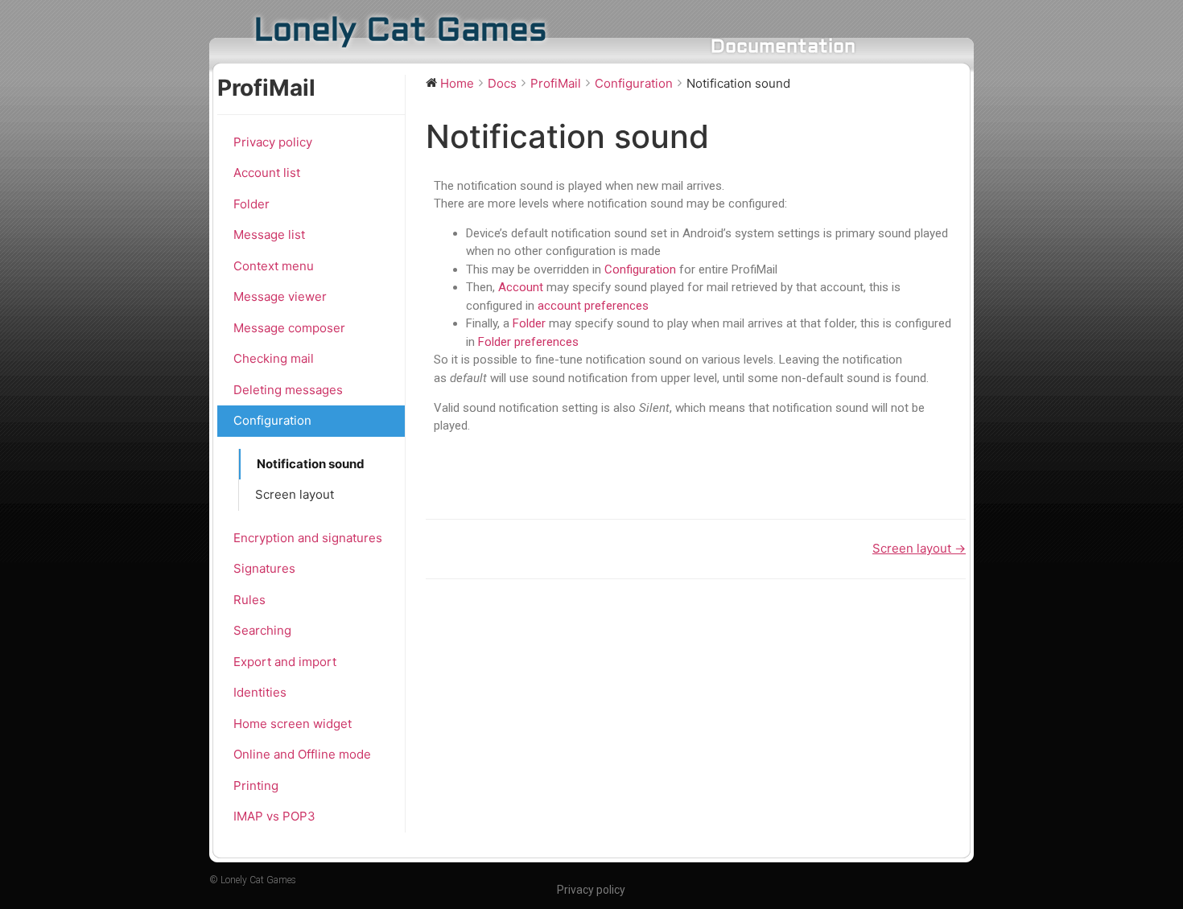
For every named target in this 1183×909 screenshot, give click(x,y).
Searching (262, 630)
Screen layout (294, 494)
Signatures (264, 568)
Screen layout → (919, 548)
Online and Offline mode (302, 754)
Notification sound (311, 463)
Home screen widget (292, 723)
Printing (255, 785)
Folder (251, 204)
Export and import (284, 661)
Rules (249, 599)
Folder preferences (528, 342)
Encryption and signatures (307, 537)
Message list (269, 234)
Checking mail (273, 358)
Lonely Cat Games (400, 32)
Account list (266, 172)
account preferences (593, 305)
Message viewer (280, 296)
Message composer (289, 327)
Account (520, 287)
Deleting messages (288, 389)
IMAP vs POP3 (274, 816)
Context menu (273, 266)
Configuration (272, 420)
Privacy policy (272, 142)
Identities (259, 692)
